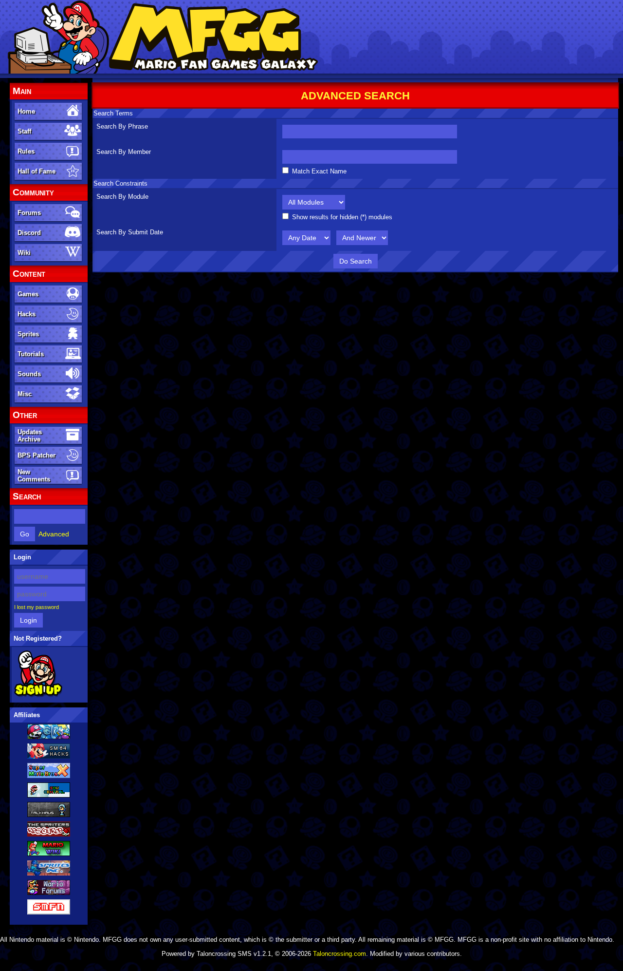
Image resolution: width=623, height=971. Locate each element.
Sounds (29, 374)
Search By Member (123, 151)
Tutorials (31, 354)
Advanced (53, 534)
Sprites (28, 334)
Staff (24, 131)
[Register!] (38, 695)
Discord (29, 232)
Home (26, 111)
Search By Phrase (122, 126)
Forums (29, 212)
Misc (25, 394)
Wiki (24, 252)
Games (28, 294)
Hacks (27, 314)
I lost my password (36, 607)
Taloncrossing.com (339, 953)
